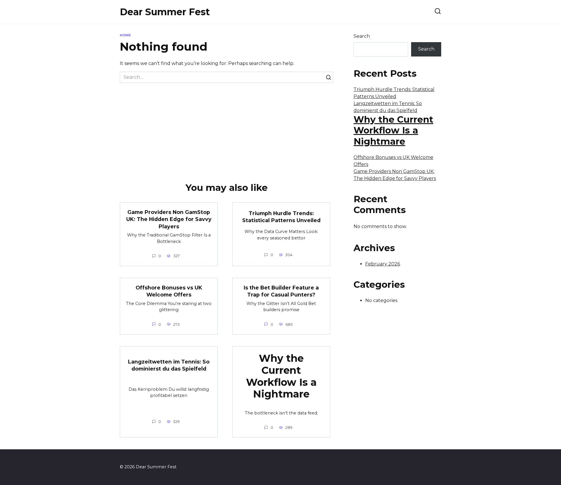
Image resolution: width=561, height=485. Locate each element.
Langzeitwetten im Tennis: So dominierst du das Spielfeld (168, 365)
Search (362, 36)
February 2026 (382, 264)
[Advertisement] (226, 127)
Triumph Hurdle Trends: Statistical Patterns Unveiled (281, 217)
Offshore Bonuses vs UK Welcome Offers (169, 291)
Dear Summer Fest (165, 12)
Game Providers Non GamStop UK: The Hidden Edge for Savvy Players (169, 219)
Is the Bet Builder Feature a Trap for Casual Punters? (281, 291)
